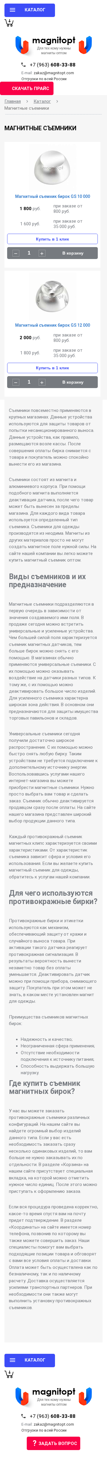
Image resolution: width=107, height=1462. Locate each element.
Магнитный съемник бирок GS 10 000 (52, 196)
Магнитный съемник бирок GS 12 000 (52, 325)
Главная (12, 101)
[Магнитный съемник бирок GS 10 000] (52, 169)
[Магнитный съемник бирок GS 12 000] (52, 298)
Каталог (42, 101)
